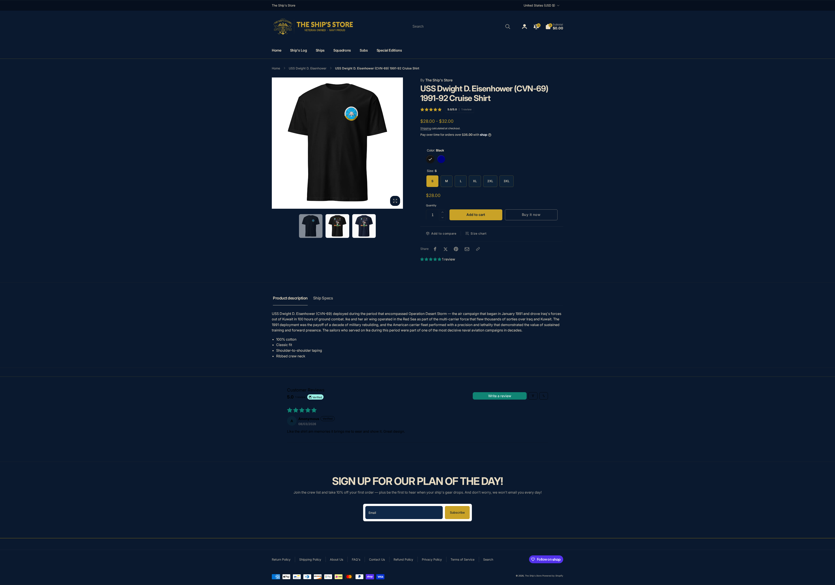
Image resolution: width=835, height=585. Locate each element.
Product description (290, 298)
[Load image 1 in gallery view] (311, 226)
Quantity (431, 205)
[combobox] (461, 26)
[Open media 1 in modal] (337, 143)
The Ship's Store (436, 80)
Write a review (499, 396)
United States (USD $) (539, 5)
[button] (554, 26)
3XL (506, 181)
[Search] (507, 26)
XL (475, 181)
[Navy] (441, 159)
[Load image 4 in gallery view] (364, 226)
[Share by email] (467, 249)
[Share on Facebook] (435, 249)
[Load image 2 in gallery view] (337, 226)
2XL (490, 181)
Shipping (425, 128)
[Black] (430, 159)
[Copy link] (478, 249)
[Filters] (533, 396)
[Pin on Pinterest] (456, 249)
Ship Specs (323, 298)
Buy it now (531, 214)
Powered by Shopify (552, 575)
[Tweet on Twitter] (445, 249)
